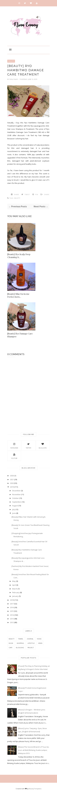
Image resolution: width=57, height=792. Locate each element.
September (16, 502)
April (14, 585)
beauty (11, 61)
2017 (12, 604)
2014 (12, 615)
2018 (12, 600)
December (16, 490)
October (15, 498)
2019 (12, 487)
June (14, 513)
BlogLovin (43, 448)
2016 (12, 607)
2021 (12, 479)
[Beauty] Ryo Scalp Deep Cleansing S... (18, 256)
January (15, 596)
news (40, 643)
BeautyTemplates (35, 789)
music (39, 639)
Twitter (28, 448)
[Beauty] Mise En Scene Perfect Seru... (18, 295)
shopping (20, 643)
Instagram (14, 448)
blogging (20, 647)
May (14, 581)
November (16, 494)
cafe (10, 647)
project (31, 647)
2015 (12, 611)
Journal (30, 639)
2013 (12, 619)
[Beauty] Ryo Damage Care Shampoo (20, 335)
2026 (12, 475)
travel (20, 639)
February (15, 592)
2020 (12, 483)
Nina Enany (14, 79)
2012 (12, 622)
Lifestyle (31, 643)
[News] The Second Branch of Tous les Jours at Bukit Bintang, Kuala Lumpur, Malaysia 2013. (33, 750)
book (11, 643)
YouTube (14, 458)
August (15, 505)
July (13, 509)
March (14, 589)
